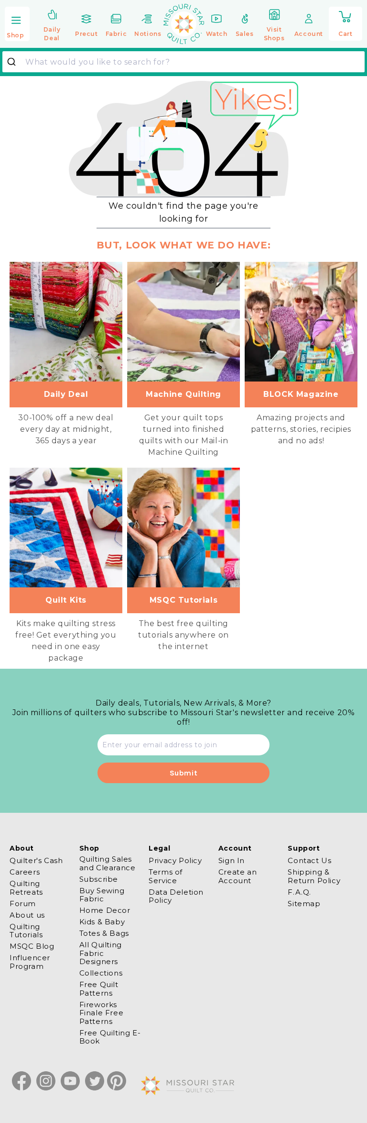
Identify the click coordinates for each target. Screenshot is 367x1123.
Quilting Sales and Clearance (107, 863)
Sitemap (304, 903)
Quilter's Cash (36, 860)
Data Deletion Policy (176, 896)
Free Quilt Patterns (99, 988)
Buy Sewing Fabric (102, 894)
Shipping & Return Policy (314, 876)
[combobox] (183, 61)
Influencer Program (30, 961)
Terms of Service (166, 876)
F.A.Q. (299, 892)
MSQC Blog (32, 946)
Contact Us (309, 860)
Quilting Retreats (26, 887)
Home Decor (104, 910)
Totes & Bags (104, 933)
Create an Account (237, 876)
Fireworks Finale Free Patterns (101, 1013)
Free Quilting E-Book (110, 1036)
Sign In (231, 860)
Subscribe (98, 879)
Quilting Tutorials (26, 930)
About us (27, 915)
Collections (101, 972)
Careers (25, 871)
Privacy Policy (175, 860)
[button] (17, 25)
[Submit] (15, 61)
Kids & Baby (102, 921)
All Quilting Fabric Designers (100, 953)
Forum (23, 903)
